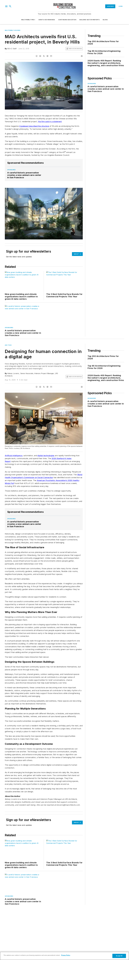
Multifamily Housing (12, 30)
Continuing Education (67, 19)
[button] (6, 6)
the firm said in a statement (50, 121)
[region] (64, 956)
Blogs (105, 19)
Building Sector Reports (90, 19)
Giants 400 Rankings (46, 19)
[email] (51, 56)
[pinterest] (47, 56)
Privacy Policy (65, 955)
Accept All (119, 956)
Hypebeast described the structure (34, 126)
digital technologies (45, 455)
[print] (82, 56)
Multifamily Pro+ (28, 19)
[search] (10, 6)
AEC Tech (8, 345)
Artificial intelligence (13, 455)
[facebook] (37, 56)
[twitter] (44, 56)
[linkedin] (40, 56)
